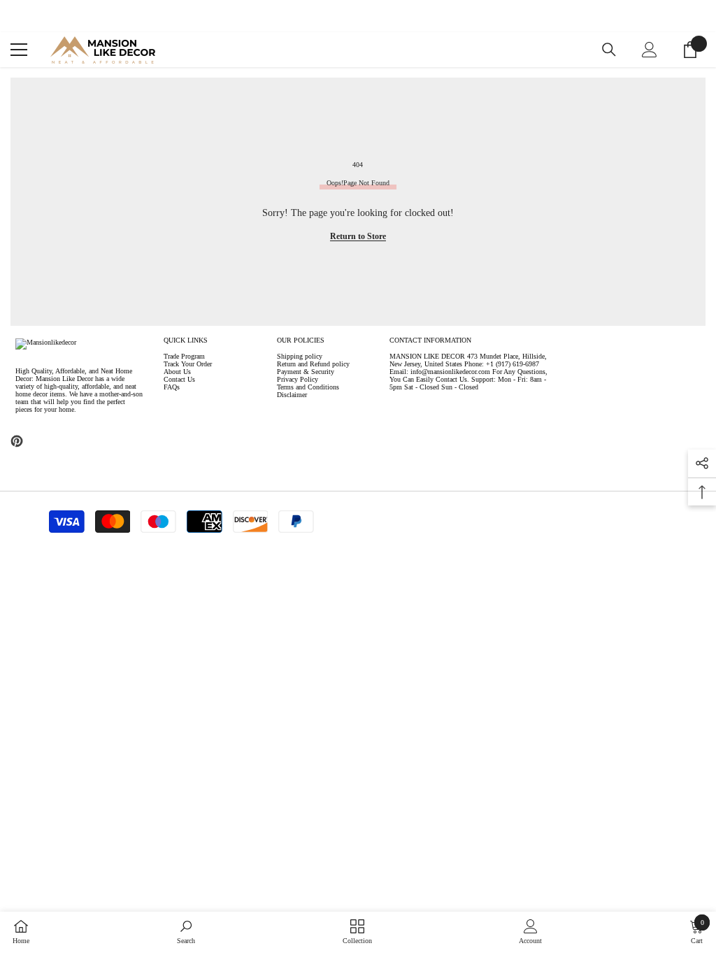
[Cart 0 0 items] (690, 49)
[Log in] (649, 49)
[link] (186, 931)
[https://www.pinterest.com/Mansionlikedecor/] (16, 441)
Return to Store (358, 236)
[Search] (609, 49)
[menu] (18, 49)
